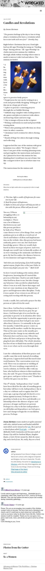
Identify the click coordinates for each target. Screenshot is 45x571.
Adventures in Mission (10, 566)
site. (29, 427)
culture (7, 479)
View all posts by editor (19, 472)
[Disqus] (22, 512)
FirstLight (23, 429)
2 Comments (9, 481)
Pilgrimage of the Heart (19, 469)
